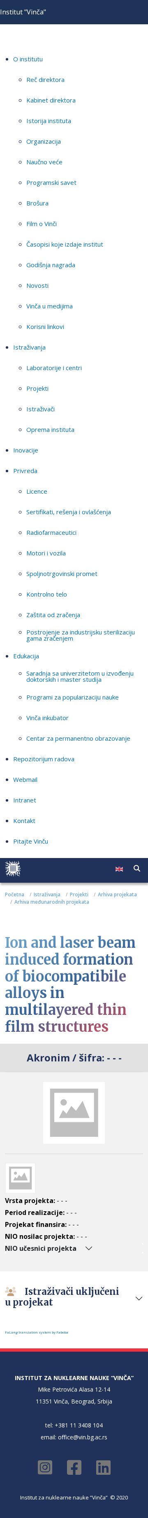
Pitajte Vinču (30, 841)
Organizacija (43, 141)
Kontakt (24, 820)
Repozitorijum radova (43, 759)
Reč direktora (45, 79)
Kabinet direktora (51, 100)
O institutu (28, 59)
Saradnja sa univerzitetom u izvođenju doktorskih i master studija (80, 676)
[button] (137, 868)
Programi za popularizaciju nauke (72, 697)
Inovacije (25, 450)
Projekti (37, 388)
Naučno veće (44, 162)
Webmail (25, 779)
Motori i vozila (46, 553)
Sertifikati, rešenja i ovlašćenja (68, 512)
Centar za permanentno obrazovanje (78, 738)
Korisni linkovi (45, 326)
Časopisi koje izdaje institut (64, 244)
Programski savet (51, 182)
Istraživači (40, 409)
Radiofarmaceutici (51, 532)
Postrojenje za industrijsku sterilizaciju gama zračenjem (80, 635)
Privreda (25, 470)
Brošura (37, 203)
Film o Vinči (41, 223)
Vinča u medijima (49, 306)
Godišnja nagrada (50, 265)
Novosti (37, 285)
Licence (36, 491)
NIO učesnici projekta (40, 1248)
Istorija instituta (48, 121)
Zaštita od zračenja (53, 615)
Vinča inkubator (47, 718)
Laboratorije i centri (54, 368)
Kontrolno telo (46, 594)
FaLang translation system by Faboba (36, 1332)
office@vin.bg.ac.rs (82, 1437)
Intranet (24, 800)
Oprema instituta (50, 429)
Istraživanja (29, 347)
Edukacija (26, 656)
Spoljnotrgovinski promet (61, 573)
